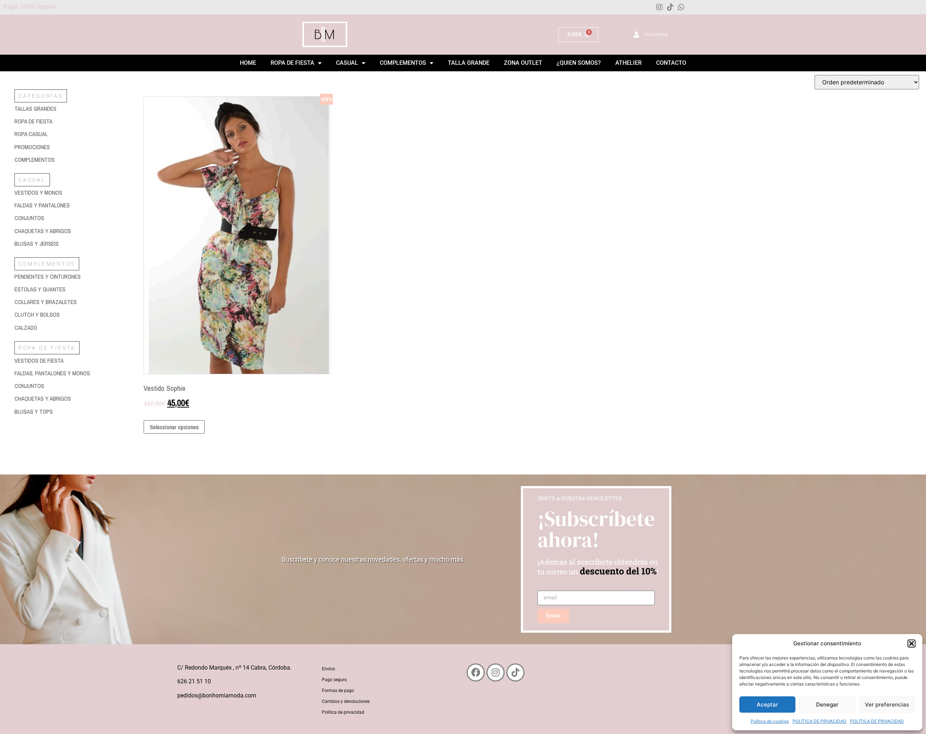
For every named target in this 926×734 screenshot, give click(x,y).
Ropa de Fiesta (292, 62)
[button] (911, 643)
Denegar (827, 704)
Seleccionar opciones (174, 427)
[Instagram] (659, 7)
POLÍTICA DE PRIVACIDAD (819, 721)
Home (248, 62)
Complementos (403, 62)
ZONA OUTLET (523, 62)
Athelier (628, 62)
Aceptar (767, 704)
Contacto (671, 62)
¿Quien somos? (579, 62)
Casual (347, 62)
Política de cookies (770, 721)
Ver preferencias (887, 704)
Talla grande (468, 62)
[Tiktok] (670, 7)
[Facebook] (476, 672)
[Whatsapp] (681, 7)
